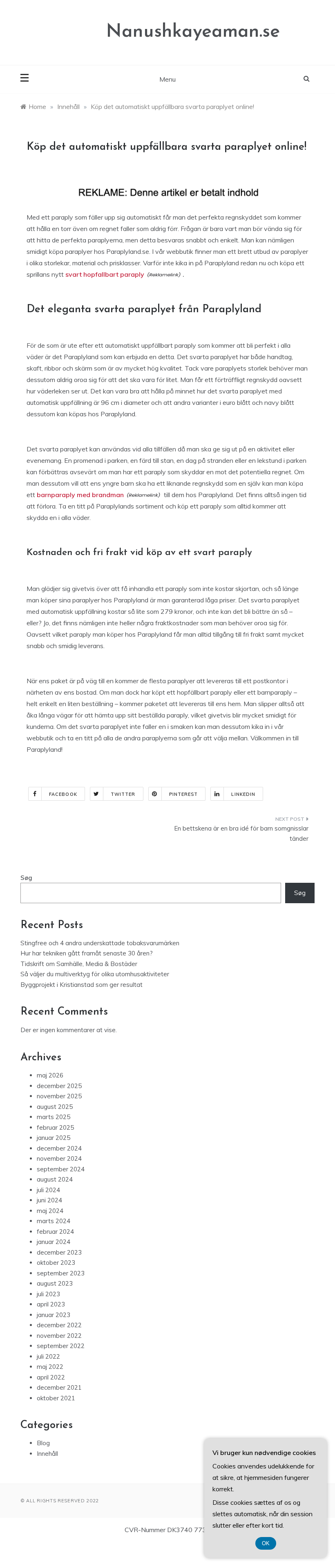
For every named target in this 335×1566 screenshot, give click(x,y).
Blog (43, 1443)
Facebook (63, 794)
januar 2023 (53, 1315)
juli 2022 (48, 1356)
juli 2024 (48, 1190)
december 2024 (59, 1148)
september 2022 (61, 1346)
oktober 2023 (56, 1262)
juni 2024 (49, 1200)
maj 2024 (50, 1211)
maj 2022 (50, 1367)
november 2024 (59, 1158)
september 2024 (61, 1169)
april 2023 (51, 1304)
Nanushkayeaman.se (193, 32)
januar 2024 (53, 1242)
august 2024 (55, 1179)
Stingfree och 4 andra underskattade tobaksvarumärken (99, 943)
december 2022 (59, 1325)
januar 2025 (53, 1138)
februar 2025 (55, 1127)
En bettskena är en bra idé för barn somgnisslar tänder (241, 833)
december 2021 (59, 1387)
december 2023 (59, 1252)
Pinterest (183, 794)
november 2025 (59, 1096)
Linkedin (243, 794)
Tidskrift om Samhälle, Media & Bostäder (78, 964)
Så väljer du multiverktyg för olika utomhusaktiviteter (94, 974)
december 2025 (59, 1086)
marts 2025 (53, 1117)
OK (266, 1543)
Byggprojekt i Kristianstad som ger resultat (81, 984)
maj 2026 (50, 1075)
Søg (26, 878)
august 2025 (55, 1107)
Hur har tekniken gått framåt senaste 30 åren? (86, 953)
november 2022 (59, 1335)
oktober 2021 (56, 1398)
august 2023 (55, 1283)
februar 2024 (55, 1231)
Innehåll (47, 1453)
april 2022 (51, 1377)
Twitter (123, 794)
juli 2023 (48, 1294)
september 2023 (61, 1273)
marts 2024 (53, 1221)
